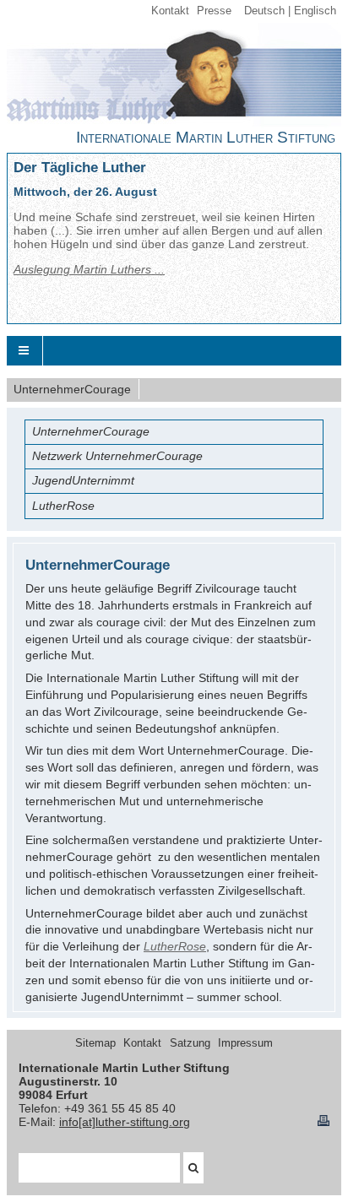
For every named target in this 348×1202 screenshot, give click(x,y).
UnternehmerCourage (72, 389)
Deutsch (264, 11)
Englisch (315, 11)
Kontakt (170, 11)
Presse (214, 11)
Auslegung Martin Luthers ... (89, 269)
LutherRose (175, 946)
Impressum (245, 1043)
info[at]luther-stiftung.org (124, 1122)
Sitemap (95, 1043)
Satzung (190, 1043)
